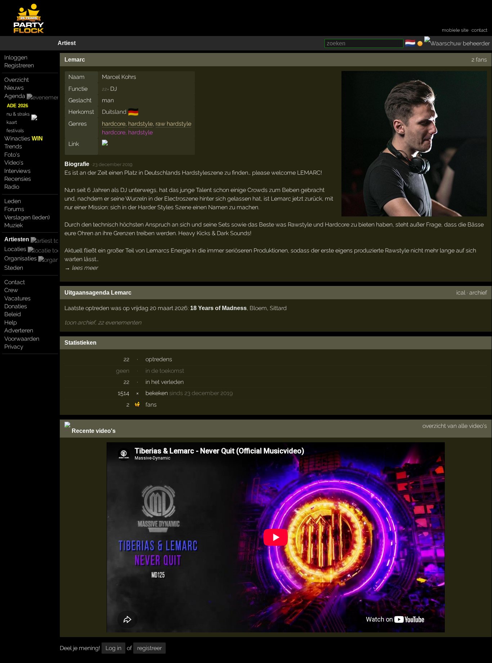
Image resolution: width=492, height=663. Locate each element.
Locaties (15, 249)
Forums (14, 209)
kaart (11, 122)
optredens (159, 359)
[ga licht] (420, 43)
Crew (11, 290)
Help (10, 322)
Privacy (13, 346)
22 (126, 359)
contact (479, 30)
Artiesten (16, 239)
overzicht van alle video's (454, 425)
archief (478, 292)
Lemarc (74, 60)
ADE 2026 (17, 105)
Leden (12, 201)
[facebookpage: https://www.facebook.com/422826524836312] (105, 148)
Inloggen (15, 57)
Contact (14, 282)
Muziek (13, 225)
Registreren (19, 65)
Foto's (12, 154)
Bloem (258, 308)
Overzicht (16, 79)
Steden (13, 267)
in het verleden (165, 381)
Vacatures (17, 298)
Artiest (67, 43)
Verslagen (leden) (27, 217)
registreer (149, 648)
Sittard (278, 308)
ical (460, 292)
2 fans (479, 59)
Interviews (17, 170)
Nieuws (14, 87)
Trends (13, 146)
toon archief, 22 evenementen (102, 322)
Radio (11, 186)
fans (151, 404)
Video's (13, 162)
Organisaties (20, 258)
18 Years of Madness (218, 308)
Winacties (23, 138)
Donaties (15, 306)
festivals (15, 130)
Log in (113, 648)
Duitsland (114, 111)
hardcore (113, 123)
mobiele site (455, 30)
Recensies (17, 178)
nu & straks (18, 114)
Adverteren (18, 330)
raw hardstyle (173, 123)
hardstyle (140, 123)
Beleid (12, 314)
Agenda (14, 96)
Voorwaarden (21, 338)
